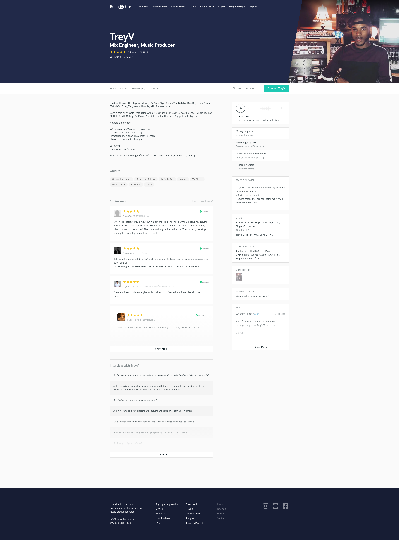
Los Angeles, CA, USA (121, 56)
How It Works (178, 6)
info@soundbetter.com (122, 519)
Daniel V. (144, 216)
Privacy (220, 513)
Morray (183, 179)
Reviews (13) (138, 88)
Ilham (149, 184)
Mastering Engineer (246, 142)
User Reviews (163, 518)
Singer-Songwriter (245, 226)
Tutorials (221, 509)
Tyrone (143, 253)
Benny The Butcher (146, 179)
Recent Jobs (160, 6)
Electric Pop (242, 222)
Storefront (191, 504)
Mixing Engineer (244, 131)
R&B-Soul (273, 222)
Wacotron (135, 184)
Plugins (221, 6)
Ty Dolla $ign (167, 179)
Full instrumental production (251, 153)
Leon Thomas (118, 184)
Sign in (253, 6)
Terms (220, 504)
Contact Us (223, 518)
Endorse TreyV (202, 201)
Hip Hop (255, 222)
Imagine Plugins (237, 6)
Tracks (192, 6)
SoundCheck (207, 6)
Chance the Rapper (121, 179)
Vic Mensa (197, 179)
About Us (161, 513)
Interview (154, 88)
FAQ (158, 523)
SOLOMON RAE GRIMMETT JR (156, 286)
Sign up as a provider (167, 504)
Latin (264, 222)
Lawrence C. (149, 319)
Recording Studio (245, 165)
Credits (124, 88)
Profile (113, 88)
